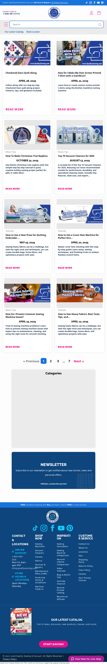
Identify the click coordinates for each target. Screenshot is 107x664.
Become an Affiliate (62, 597)
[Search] (100, 24)
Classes (39, 556)
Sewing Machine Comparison (63, 553)
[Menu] (6, 24)
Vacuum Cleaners (39, 551)
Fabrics (38, 560)
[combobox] (57, 24)
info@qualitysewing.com (24, 568)
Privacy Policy (10, 659)
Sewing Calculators (62, 545)
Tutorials (10, 231)
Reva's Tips (11, 152)
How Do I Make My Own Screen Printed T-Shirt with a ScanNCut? (79, 74)
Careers (82, 574)
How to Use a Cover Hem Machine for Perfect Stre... (78, 236)
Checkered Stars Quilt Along (21, 72)
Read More (15, 109)
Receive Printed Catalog (61, 590)
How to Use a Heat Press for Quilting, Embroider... (26, 236)
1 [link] (43, 361)
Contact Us (84, 544)
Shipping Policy (83, 560)
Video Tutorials (61, 569)
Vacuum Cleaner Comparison (63, 562)
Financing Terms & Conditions (40, 580)
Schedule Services (59, 3)
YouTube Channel (61, 582)
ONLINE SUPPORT (21, 551)
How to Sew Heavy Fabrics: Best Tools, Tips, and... (79, 316)
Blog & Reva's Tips (63, 576)
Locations (83, 551)
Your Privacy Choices (85, 579)
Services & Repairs (40, 565)
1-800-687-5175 (11, 13)
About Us (83, 547)
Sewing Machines (40, 545)
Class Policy (84, 570)
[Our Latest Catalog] (21, 621)
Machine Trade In (39, 587)
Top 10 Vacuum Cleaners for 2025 (76, 156)
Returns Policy (86, 566)
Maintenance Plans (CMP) (41, 572)
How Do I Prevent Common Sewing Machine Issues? (25, 316)
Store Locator (33, 32)
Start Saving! (53, 644)
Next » (79, 361)
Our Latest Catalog (14, 32)
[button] (99, 13)
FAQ (81, 555)
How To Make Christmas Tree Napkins (27, 156)
